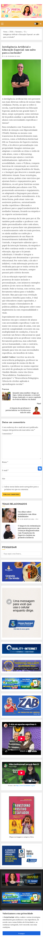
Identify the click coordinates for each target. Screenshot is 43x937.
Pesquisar (9, 547)
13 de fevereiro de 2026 (12, 56)
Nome (5, 462)
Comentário (7, 434)
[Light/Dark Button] (36, 24)
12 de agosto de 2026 (27, 519)
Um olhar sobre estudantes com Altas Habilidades (27, 514)
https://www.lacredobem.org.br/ (25, 786)
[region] (21, 923)
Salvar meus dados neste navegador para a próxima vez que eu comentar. (21, 488)
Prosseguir (21, 934)
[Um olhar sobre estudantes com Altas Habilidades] (9, 515)
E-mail (5, 470)
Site (3, 478)
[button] (2, 24)
